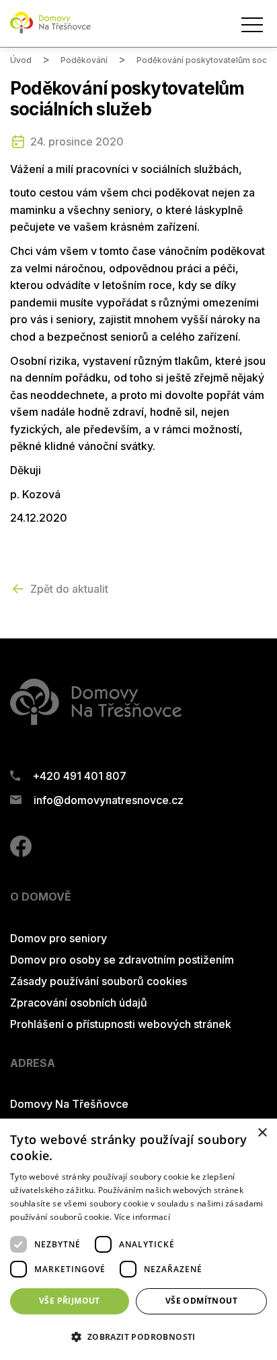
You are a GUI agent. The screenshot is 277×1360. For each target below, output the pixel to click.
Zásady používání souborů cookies (98, 981)
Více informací (142, 1217)
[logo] (50, 31)
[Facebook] (21, 853)
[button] (138, 1336)
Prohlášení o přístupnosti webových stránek (120, 1024)
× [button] (262, 1133)
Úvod (21, 60)
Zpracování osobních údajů (78, 1002)
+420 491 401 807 (79, 776)
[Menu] (252, 25)
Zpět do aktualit (69, 589)
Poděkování (84, 60)
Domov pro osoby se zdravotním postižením (122, 959)
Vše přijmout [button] (69, 1300)
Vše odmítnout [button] (201, 1300)
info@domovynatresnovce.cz (109, 800)
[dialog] (138, 1239)
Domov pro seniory (58, 938)
